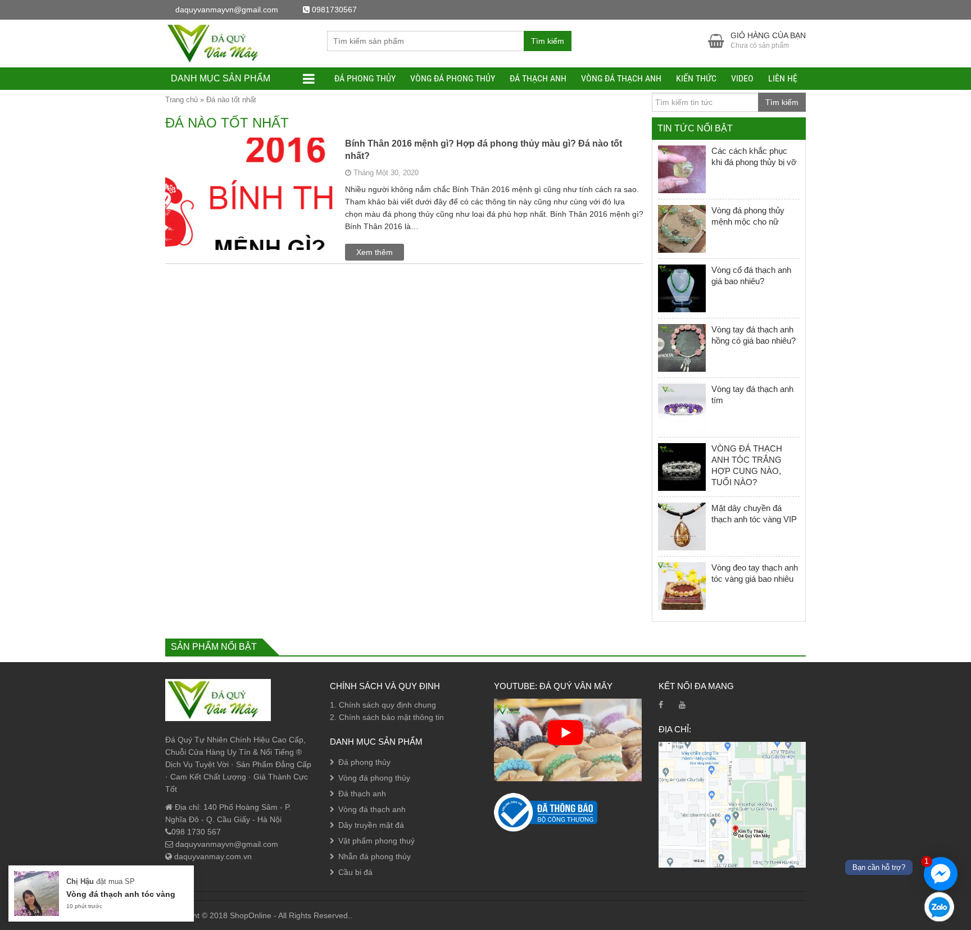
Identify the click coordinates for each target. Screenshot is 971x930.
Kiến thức (696, 78)
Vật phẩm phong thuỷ (376, 840)
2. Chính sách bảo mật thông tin (387, 717)
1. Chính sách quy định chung (383, 704)
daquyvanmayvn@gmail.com (225, 844)
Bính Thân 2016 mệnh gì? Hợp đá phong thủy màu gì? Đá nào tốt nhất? (483, 150)
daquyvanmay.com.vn (212, 856)
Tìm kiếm (547, 41)
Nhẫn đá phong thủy (374, 856)
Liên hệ (782, 78)
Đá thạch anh (538, 78)
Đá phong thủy (365, 78)
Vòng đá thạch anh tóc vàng (120, 894)
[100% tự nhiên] (218, 42)
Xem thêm (374, 252)
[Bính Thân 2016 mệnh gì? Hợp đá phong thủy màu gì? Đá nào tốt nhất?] (249, 235)
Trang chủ (181, 99)
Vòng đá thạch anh (621, 78)
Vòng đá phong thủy (452, 78)
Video (742, 78)
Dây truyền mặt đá (371, 824)
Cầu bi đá (355, 872)
